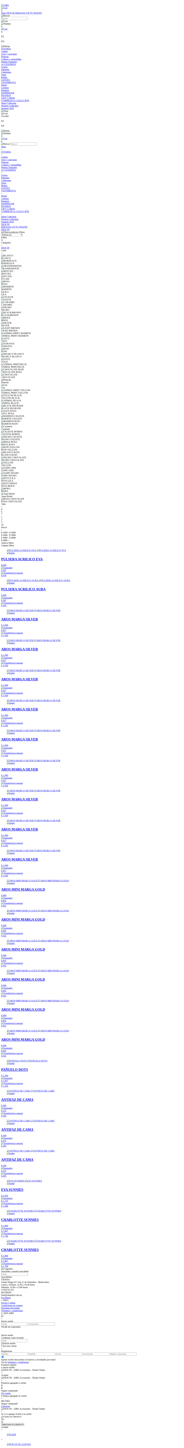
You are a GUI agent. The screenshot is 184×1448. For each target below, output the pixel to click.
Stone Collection (8, 103)
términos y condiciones (18, 1362)
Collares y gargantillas (11, 59)
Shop (3, 13)
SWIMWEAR (7, 93)
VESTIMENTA (8, 82)
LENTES (5, 80)
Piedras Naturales (9, 62)
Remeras (5, 90)
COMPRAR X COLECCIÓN (15, 100)
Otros (3, 74)
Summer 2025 (7, 108)
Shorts (4, 85)
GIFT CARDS (8, 98)
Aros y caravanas (9, 54)
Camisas (5, 87)
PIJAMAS (6, 95)
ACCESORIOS (8, 64)
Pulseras (5, 56)
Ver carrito (6, 1393)
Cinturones (6, 72)
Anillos (4, 51)
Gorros (4, 67)
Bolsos (4, 77)
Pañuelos (5, 69)
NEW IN (10, 13)
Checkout (5, 1406)
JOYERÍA (6, 49)
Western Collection (9, 106)
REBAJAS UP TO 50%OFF (28, 13)
